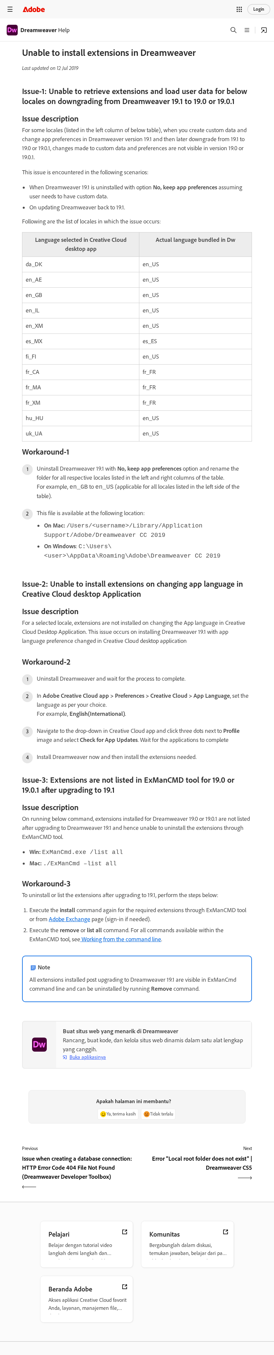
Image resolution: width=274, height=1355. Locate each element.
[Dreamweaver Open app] (264, 30)
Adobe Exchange (69, 919)
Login (258, 9)
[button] (239, 9)
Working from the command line (120, 939)
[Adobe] (33, 9)
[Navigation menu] (10, 9)
